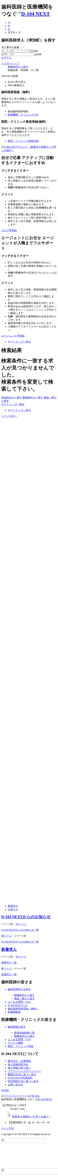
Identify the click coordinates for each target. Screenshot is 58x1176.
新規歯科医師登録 (18, 111)
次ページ (21, 924)
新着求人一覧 (9, 962)
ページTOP (7, 1128)
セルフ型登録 (9, 230)
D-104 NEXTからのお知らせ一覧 (20, 930)
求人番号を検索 (10, 47)
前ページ (6, 935)
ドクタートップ (10, 63)
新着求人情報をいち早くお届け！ (31, 1116)
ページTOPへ (9, 416)
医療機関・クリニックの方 (23, 114)
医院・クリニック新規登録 (23, 141)
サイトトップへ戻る (19, 341)
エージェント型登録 (12, 335)
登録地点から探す (11, 397)
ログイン (6, 57)
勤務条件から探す (18, 66)
